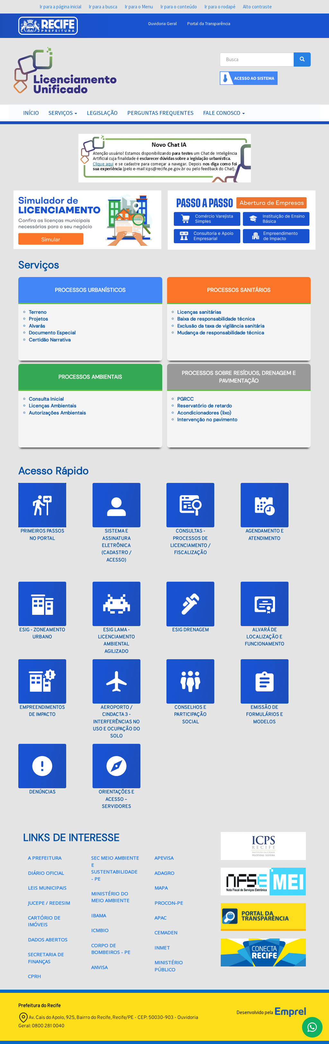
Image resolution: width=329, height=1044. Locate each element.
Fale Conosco (222, 112)
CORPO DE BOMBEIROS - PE (110, 948)
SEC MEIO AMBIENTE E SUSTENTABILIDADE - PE (115, 868)
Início (31, 112)
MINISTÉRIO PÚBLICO (169, 965)
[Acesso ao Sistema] (249, 78)
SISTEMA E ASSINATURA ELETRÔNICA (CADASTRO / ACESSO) (116, 545)
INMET (162, 947)
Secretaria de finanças (46, 957)
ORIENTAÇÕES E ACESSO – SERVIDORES (116, 799)
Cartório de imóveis (44, 921)
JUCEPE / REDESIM (49, 903)
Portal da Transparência (208, 23)
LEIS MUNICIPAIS (47, 887)
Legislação (102, 112)
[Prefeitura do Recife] (48, 26)
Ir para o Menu (139, 7)
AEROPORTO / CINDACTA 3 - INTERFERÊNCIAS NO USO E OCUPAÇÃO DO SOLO (116, 722)
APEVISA (164, 858)
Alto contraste (257, 7)
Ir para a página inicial (60, 7)
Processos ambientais (90, 376)
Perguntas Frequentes (160, 112)
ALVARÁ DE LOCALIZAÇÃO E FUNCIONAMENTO (264, 637)
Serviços (61, 112)
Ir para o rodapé (220, 7)
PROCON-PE (169, 903)
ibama (98, 915)
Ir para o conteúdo (178, 7)
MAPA (161, 887)
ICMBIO (100, 930)
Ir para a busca (103, 7)
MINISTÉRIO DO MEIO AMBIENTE (110, 896)
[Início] (65, 70)
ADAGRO (164, 873)
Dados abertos (47, 939)
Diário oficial (46, 873)
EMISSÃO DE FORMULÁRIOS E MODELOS (264, 715)
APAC (160, 917)
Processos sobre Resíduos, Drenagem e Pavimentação (239, 376)
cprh (34, 976)
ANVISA (99, 967)
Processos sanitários (239, 289)
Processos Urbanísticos (90, 289)
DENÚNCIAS (42, 792)
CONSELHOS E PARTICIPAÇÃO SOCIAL (190, 715)
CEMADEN (166, 932)
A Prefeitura (44, 858)
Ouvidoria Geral (162, 23)
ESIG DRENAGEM (190, 630)
